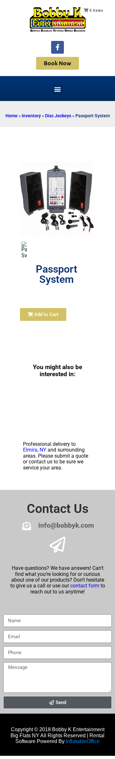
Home (11, 115)
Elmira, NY (34, 450)
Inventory (31, 115)
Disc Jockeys (58, 115)
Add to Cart (45, 314)
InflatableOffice (83, 741)
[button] (57, 89)
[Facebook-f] (57, 47)
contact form (84, 586)
